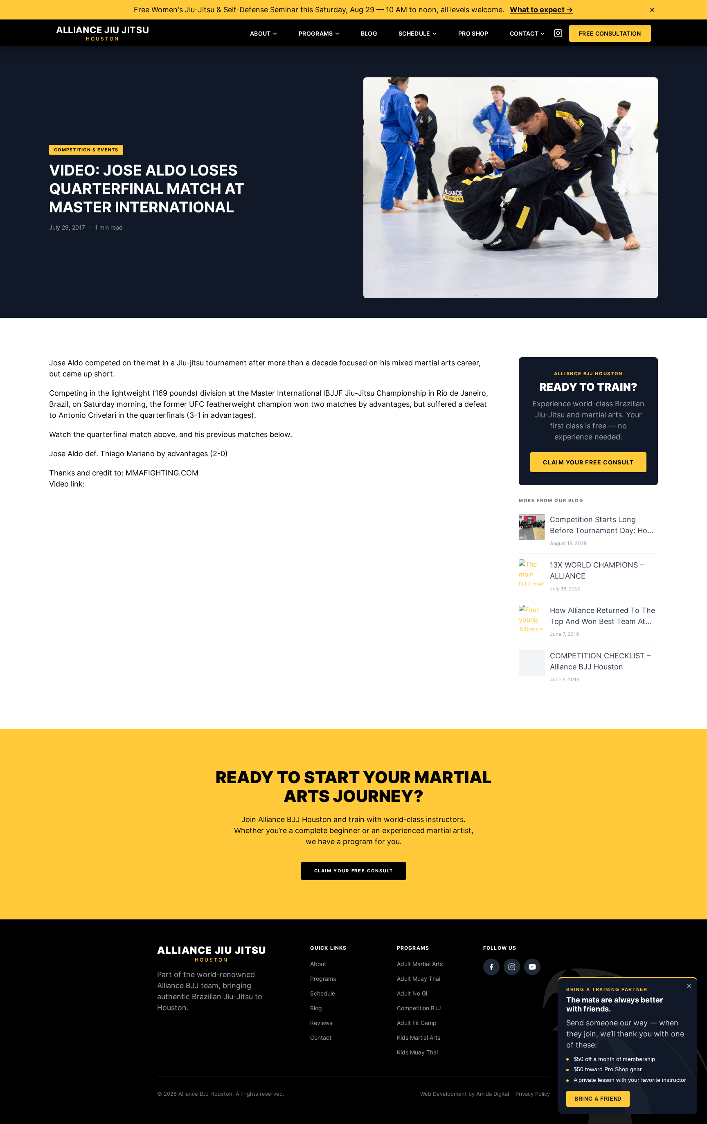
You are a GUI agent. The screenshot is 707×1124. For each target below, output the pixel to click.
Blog (316, 1008)
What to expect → (541, 9)
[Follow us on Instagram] (558, 33)
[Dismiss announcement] (652, 10)
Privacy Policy (533, 1093)
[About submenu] (274, 33)
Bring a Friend (597, 1099)
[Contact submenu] (542, 33)
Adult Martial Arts (420, 963)
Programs (323, 978)
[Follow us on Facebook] (491, 967)
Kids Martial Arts (418, 1037)
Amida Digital (492, 1093)
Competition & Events (86, 150)
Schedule (322, 993)
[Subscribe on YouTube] (532, 967)
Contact (320, 1037)
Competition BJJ (419, 1008)
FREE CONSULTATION (610, 33)
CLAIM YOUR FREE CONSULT (588, 462)
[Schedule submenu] (434, 33)
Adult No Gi (412, 993)
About (318, 963)
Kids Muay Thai (417, 1052)
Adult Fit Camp (417, 1022)
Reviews (321, 1022)
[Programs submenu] (337, 33)
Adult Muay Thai (418, 978)
